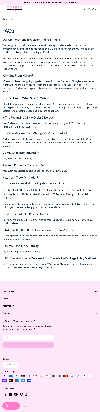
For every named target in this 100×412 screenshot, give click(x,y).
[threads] (26, 394)
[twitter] (5, 394)
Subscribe (28, 345)
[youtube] (16, 394)
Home (4, 19)
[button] (3, 9)
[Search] (89, 9)
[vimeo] (21, 394)
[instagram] (10, 394)
